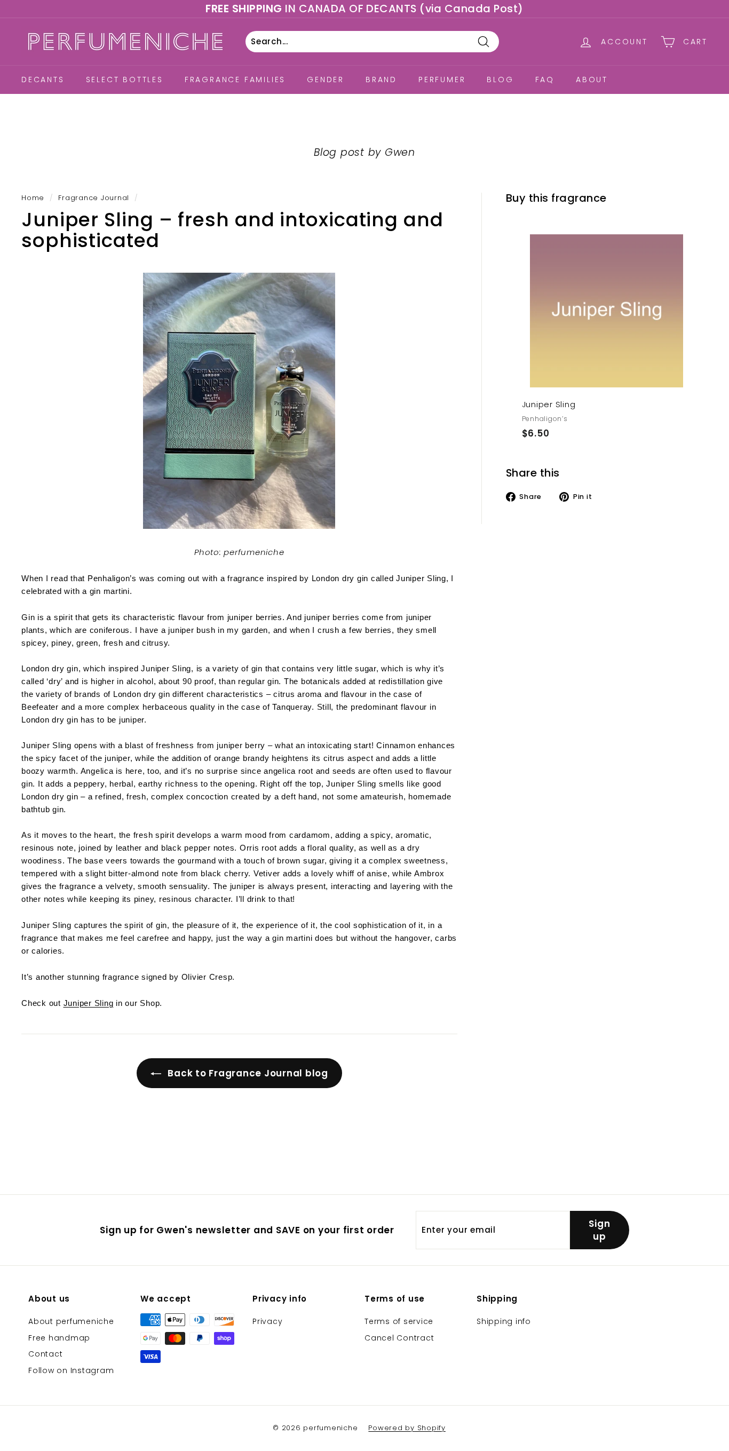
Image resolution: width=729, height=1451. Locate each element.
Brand (381, 79)
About (592, 79)
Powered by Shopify (407, 1428)
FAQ (544, 79)
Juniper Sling (89, 1003)
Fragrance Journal (93, 197)
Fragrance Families (235, 79)
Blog (500, 79)
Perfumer (441, 79)
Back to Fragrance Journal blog (246, 1073)
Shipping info (504, 1321)
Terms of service (398, 1321)
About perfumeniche (71, 1321)
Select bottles (124, 79)
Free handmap (59, 1338)
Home (32, 197)
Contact (45, 1354)
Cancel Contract (399, 1338)
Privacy (267, 1321)
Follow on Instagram (71, 1370)
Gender (325, 79)
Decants (43, 79)
